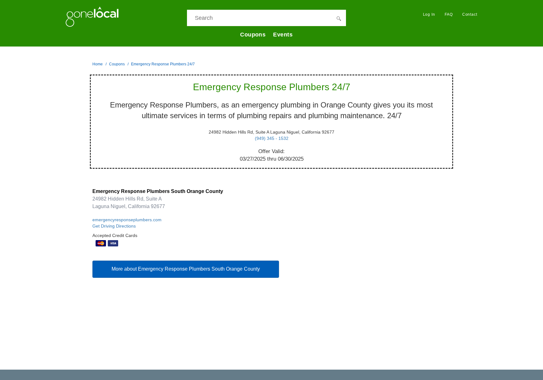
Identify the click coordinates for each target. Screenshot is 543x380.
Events (283, 34)
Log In (429, 14)
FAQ (449, 14)
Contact (469, 14)
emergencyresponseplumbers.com (127, 219)
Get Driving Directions (114, 226)
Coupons (253, 34)
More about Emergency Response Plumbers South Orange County (186, 269)
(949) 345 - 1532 (271, 138)
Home (97, 64)
